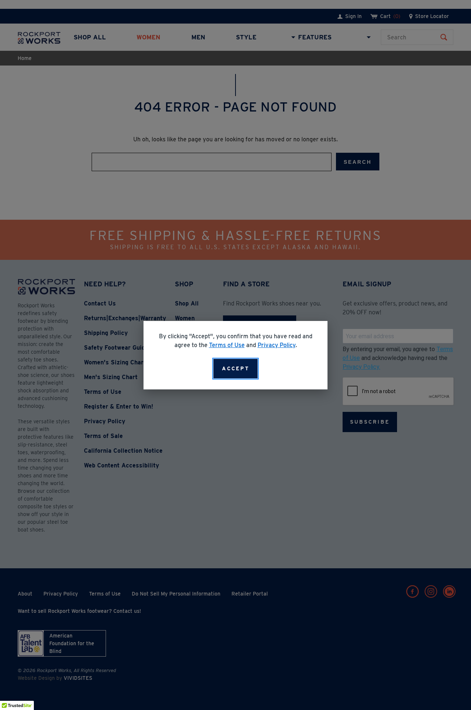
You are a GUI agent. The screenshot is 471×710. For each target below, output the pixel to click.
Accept (235, 368)
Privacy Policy (276, 345)
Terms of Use (227, 345)
